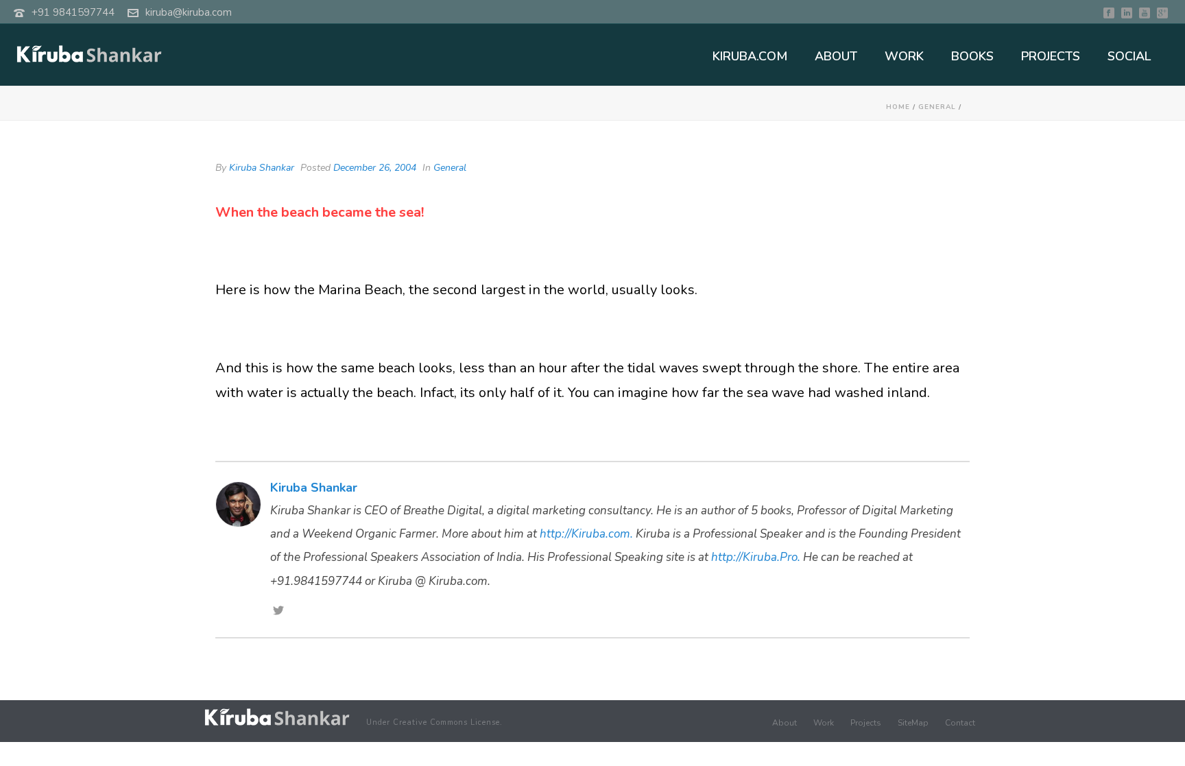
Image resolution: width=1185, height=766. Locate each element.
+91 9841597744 (73, 12)
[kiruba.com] (277, 716)
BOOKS (972, 56)
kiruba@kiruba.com (188, 12)
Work (823, 722)
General (937, 107)
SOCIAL (1129, 56)
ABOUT (836, 56)
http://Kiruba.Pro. (755, 557)
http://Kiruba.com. (586, 534)
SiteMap (913, 722)
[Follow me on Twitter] (278, 611)
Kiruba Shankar (261, 167)
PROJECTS (1050, 56)
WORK (904, 56)
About (784, 722)
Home (898, 107)
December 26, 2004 (374, 167)
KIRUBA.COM (750, 56)
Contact (960, 722)
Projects (865, 722)
